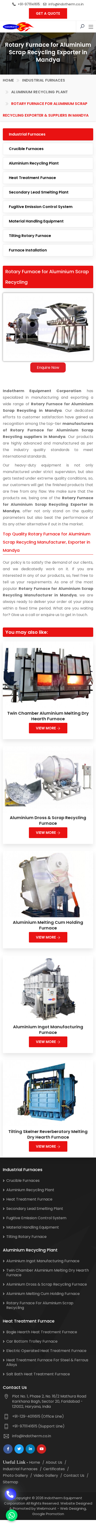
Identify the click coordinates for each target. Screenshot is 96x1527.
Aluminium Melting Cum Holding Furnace (48, 925)
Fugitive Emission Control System (40, 206)
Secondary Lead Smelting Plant (39, 192)
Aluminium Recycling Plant (39, 92)
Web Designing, (73, 1508)
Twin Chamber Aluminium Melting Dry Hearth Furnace (48, 716)
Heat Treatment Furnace (32, 177)
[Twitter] (19, 1449)
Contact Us (74, 1475)
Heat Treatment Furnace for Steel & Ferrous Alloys (47, 1362)
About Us (54, 1462)
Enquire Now (48, 367)
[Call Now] (10, 1491)
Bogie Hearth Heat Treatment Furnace (41, 1332)
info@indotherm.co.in (66, 4)
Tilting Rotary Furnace (30, 235)
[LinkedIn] (30, 1449)
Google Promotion (48, 1513)
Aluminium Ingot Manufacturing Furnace (48, 1029)
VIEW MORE (46, 728)
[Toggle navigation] (91, 27)
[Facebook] (8, 1449)
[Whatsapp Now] (11, 1515)
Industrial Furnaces (43, 80)
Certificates (54, 1469)
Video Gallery (46, 1475)
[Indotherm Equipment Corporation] (18, 26)
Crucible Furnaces (26, 148)
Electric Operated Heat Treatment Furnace (46, 1350)
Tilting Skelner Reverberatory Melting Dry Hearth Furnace (48, 1134)
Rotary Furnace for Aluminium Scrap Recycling (39, 1305)
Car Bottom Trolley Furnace (32, 1341)
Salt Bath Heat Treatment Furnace (38, 1374)
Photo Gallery (15, 1475)
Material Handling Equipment (36, 221)
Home (8, 80)
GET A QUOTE (48, 13)
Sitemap (10, 1482)
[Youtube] (41, 1449)
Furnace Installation (28, 250)
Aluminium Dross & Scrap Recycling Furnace (48, 820)
